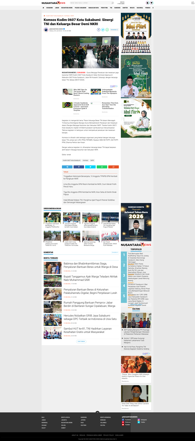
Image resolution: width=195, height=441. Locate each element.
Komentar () (114, 29)
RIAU (82, 422)
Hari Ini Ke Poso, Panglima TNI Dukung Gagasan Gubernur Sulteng (136, 348)
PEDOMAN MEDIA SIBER (94, 435)
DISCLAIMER (119, 435)
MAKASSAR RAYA (94, 8)
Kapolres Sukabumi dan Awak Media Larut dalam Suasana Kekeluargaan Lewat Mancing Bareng (138, 277)
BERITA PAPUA (65, 417)
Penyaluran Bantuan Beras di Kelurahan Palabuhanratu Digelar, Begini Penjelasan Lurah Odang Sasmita (90, 293)
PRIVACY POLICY (108, 435)
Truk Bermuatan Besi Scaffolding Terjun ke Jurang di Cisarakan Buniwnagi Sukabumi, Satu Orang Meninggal (138, 258)
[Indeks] (147, 2)
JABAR (57, 8)
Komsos (67, 16)
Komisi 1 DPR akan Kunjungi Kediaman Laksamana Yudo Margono (134, 340)
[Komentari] (113, 166)
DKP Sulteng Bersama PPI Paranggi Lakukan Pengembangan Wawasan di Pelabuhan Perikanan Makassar (136, 332)
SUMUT (63, 428)
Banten (125, 8)
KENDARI (103, 420)
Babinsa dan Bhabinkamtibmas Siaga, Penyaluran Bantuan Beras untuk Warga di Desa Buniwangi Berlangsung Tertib (91, 267)
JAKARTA (64, 420)
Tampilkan (114, 252)
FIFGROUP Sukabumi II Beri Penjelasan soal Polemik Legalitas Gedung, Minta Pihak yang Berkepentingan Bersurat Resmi (139, 288)
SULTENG (83, 425)
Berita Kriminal (105, 417)
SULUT (44, 428)
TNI (111, 8)
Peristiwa (104, 8)
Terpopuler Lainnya (136, 304)
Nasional (140, 8)
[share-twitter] (103, 29)
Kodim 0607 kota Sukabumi (54, 16)
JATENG (83, 420)
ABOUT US (75, 435)
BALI (43, 417)
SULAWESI (103, 422)
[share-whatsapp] (107, 29)
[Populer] (151, 2)
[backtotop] (97, 413)
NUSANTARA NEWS (67, 8)
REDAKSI (82, 435)
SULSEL (63, 425)
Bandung (117, 8)
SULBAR (44, 425)
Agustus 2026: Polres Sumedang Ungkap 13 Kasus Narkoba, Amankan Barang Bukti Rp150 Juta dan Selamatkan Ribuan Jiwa (138, 268)
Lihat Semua (81, 341)
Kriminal (45, 422)
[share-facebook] (98, 29)
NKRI (72, 16)
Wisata (132, 8)
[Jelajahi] (192, 3)
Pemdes (147, 8)
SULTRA (102, 425)
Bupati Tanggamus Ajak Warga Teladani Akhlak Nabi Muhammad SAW (91, 278)
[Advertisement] (52, 64)
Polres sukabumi (80, 8)
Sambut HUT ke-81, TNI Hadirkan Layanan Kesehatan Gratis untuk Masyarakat (88, 330)
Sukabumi (49, 8)
